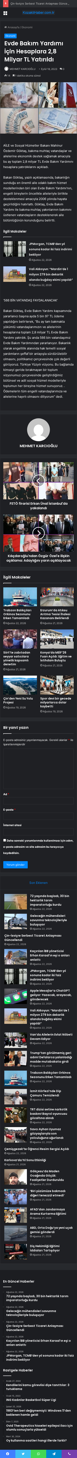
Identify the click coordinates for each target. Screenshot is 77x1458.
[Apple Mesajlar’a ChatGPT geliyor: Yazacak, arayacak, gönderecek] (15, 996)
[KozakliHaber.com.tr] (38, 12)
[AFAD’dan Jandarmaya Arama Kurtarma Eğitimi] (15, 1215)
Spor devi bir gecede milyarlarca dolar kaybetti (55, 702)
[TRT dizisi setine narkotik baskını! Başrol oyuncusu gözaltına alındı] (15, 1115)
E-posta (9, 809)
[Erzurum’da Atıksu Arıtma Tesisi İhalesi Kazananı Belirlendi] (57, 596)
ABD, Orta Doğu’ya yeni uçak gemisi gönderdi (51, 1230)
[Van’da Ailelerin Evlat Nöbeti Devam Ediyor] (15, 1040)
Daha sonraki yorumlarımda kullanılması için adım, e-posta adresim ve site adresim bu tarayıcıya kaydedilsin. (38, 847)
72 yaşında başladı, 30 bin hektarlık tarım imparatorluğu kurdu (49, 900)
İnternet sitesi (12, 825)
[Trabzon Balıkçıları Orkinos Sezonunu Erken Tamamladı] (20, 596)
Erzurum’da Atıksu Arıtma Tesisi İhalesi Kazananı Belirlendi (55, 614)
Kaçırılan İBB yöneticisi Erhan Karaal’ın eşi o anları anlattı (50, 955)
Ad (6, 794)
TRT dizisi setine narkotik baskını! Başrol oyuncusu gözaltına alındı (48, 1113)
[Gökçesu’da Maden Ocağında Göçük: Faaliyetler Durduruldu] (15, 1177)
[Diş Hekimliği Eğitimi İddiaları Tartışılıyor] (15, 1251)
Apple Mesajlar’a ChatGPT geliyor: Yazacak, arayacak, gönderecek (51, 995)
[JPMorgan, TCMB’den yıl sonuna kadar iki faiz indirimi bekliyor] (14, 249)
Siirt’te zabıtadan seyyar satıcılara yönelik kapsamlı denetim (16, 658)
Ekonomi (27, 27)
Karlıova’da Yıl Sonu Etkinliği (25, 1160)
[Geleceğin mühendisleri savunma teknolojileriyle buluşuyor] (15, 921)
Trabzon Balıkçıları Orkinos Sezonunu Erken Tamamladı (17, 614)
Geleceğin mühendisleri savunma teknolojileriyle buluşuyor (48, 920)
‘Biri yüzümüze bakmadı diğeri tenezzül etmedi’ (48, 1193)
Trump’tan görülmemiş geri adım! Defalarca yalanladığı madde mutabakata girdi (51, 1057)
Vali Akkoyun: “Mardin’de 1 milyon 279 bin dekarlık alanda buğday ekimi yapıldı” (51, 274)
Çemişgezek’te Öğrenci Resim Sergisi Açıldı (36, 1149)
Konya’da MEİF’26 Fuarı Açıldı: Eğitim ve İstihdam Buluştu (56, 656)
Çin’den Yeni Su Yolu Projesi (18, 700)
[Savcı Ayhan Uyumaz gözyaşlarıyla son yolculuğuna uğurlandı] (15, 1135)
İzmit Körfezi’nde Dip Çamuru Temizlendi (45, 1093)
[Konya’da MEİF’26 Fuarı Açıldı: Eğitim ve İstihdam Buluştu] (57, 638)
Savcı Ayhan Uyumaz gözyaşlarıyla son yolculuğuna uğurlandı (46, 1133)
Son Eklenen (38, 883)
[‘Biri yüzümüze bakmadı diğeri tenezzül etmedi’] (15, 1196)
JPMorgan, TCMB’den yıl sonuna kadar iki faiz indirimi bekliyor (50, 249)
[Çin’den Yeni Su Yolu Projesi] (20, 685)
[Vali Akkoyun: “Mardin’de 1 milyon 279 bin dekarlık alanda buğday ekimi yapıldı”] (14, 274)
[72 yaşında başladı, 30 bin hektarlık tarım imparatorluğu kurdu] (15, 901)
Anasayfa (13, 27)
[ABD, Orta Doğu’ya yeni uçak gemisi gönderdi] (15, 1233)
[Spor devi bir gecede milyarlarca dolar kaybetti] (57, 685)
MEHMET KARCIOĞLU (23, 69)
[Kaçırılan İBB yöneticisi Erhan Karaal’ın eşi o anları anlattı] (15, 956)
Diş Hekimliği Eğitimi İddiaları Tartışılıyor (45, 1248)
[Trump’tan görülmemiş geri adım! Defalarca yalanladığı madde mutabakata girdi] (15, 1058)
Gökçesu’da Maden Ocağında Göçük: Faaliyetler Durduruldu (47, 1175)
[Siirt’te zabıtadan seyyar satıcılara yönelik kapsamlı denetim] (20, 638)
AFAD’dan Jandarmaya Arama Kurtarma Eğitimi (48, 1211)
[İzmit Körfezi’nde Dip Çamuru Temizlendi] (15, 1096)
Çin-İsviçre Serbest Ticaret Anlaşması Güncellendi (42, 3)
